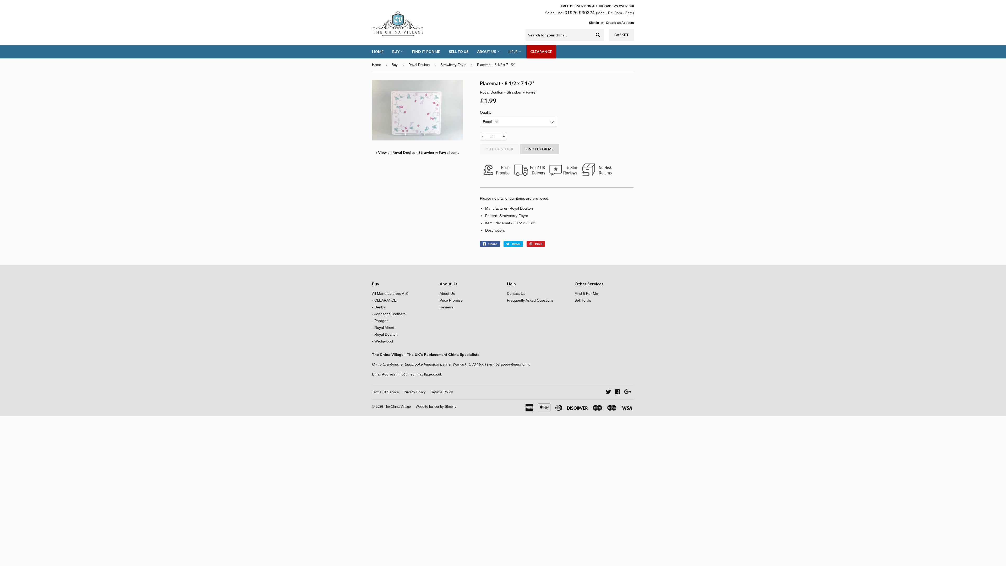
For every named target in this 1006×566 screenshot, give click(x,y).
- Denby (378, 307)
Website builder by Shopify (436, 407)
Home (378, 51)
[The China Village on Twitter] (608, 392)
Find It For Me (426, 51)
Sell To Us (458, 51)
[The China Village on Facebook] (617, 392)
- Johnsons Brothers (389, 314)
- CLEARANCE (384, 300)
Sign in (594, 23)
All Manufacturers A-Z (390, 293)
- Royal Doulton (385, 334)
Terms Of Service (385, 392)
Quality (485, 112)
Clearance (541, 51)
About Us (487, 51)
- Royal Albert (383, 327)
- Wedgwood (382, 341)
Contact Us (516, 293)
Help (513, 51)
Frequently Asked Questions (530, 300)
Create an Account (620, 23)
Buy (396, 51)
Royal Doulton (419, 65)
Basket (621, 34)
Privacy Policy (415, 392)
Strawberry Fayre (453, 65)
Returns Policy (442, 392)
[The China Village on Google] (627, 392)
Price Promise (451, 300)
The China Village (397, 407)
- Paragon (380, 321)
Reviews (446, 307)
